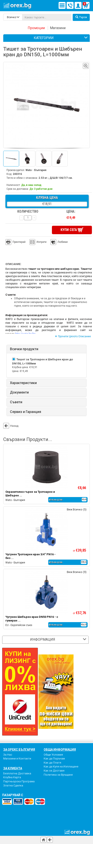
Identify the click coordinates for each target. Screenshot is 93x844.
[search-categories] (12, 17)
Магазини (58, 28)
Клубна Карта (12, 777)
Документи (19, 392)
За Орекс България (19, 749)
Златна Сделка (13, 785)
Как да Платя (52, 762)
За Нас (7, 754)
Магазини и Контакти (17, 758)
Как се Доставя (54, 770)
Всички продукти (24, 349)
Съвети (16, 402)
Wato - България (36, 170)
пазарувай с (12, 795)
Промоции (36, 28)
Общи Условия (53, 754)
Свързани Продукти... (27, 439)
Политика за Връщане (58, 774)
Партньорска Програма (19, 781)
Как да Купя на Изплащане (61, 766)
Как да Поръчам (54, 758)
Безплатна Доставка (17, 773)
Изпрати (41, 241)
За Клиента (12, 768)
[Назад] (50, 840)
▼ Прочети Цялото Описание (73, 336)
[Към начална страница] (43, 840)
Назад (14, 425)
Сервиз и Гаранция (25, 412)
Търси (83, 17)
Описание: (13, 264)
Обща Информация (60, 749)
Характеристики (23, 383)
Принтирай (19, 241)
